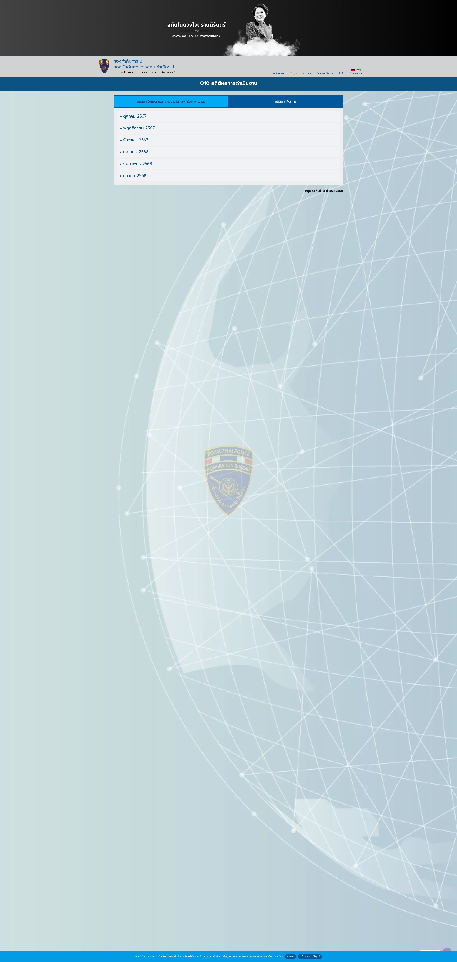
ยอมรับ (290, 956)
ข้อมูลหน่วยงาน (300, 73)
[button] (171, 101)
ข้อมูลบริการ (325, 73)
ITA (341, 73)
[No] (452, 956)
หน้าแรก (278, 73)
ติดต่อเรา (356, 73)
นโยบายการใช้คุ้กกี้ (310, 956)
